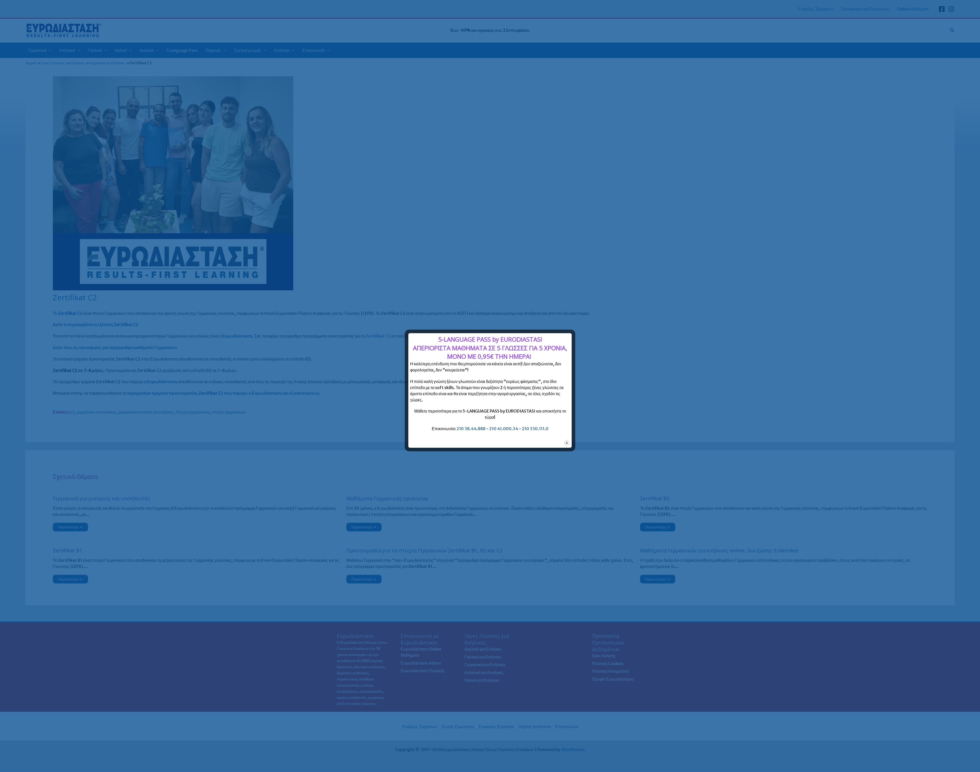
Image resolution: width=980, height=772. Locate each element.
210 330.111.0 (535, 428)
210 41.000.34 (503, 428)
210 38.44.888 (471, 428)
